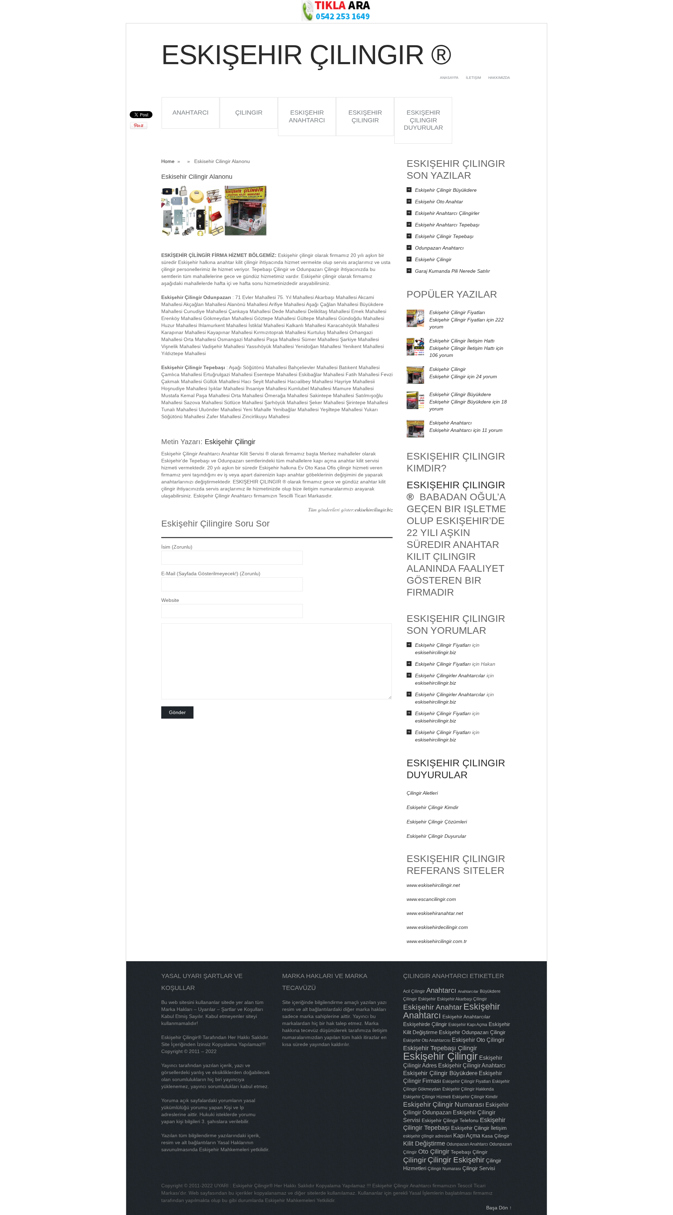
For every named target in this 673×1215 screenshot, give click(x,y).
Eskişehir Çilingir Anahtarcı (471, 1065)
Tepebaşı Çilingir (469, 1152)
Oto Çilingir (433, 1151)
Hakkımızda (499, 78)
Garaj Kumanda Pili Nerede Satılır (452, 271)
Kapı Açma (466, 1135)
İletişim (473, 78)
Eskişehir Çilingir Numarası (443, 1104)
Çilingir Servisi (478, 1168)
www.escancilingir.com (431, 899)
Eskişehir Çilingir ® (305, 54)
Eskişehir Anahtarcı (307, 116)
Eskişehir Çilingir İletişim (479, 1128)
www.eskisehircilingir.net (433, 885)
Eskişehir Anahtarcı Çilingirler (447, 213)
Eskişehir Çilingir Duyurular (423, 120)
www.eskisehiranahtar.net (435, 913)
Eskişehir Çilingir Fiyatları (457, 312)
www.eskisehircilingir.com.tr (437, 941)
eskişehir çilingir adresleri (427, 1136)
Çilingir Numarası (444, 1168)
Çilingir (249, 112)
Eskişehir (427, 999)
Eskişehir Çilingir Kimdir (432, 807)
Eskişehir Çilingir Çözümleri (437, 821)
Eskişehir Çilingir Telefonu (450, 1120)
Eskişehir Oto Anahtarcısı (426, 1040)
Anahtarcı (190, 112)
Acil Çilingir (414, 991)
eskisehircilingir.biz (374, 509)
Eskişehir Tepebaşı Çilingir (440, 1048)
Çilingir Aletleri (422, 793)
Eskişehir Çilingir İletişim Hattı (462, 341)
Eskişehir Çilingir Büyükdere (446, 190)
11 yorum (466, 430)
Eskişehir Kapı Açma (467, 1024)
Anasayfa (449, 78)
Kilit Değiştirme (424, 1143)
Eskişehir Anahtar (432, 1007)
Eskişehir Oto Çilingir (478, 1040)
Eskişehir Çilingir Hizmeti (427, 1096)
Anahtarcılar (468, 991)
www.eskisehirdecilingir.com (437, 927)
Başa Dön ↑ (499, 1207)
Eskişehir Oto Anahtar (439, 201)
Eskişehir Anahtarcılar (466, 1016)
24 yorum (463, 376)
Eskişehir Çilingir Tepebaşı (444, 236)
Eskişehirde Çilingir (425, 1024)
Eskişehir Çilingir (365, 116)
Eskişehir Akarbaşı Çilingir (462, 999)
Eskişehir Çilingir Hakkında (468, 1089)
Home (168, 161)
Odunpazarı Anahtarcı (439, 248)
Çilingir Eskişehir (456, 1159)
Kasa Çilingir (495, 1136)
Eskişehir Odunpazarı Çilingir (472, 1032)
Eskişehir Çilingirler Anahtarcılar (450, 675)
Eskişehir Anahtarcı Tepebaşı (447, 225)
